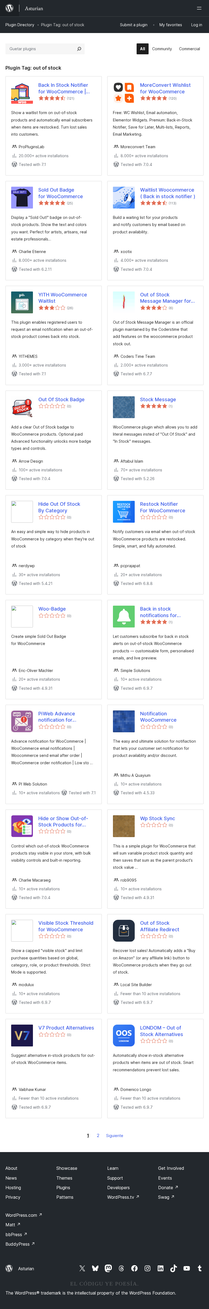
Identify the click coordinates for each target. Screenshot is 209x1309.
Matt (13, 1224)
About (11, 1168)
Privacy (12, 1197)
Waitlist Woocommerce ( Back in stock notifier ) (167, 193)
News (11, 1178)
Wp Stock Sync (157, 818)
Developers (118, 1187)
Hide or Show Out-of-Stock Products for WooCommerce (63, 822)
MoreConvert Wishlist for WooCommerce (165, 88)
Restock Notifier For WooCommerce (162, 507)
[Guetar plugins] (79, 48)
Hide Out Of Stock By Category (59, 507)
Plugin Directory (19, 24)
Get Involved (171, 1168)
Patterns (64, 1197)
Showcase (66, 1168)
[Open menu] (200, 8)
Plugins (63, 1187)
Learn (112, 1168)
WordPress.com (23, 1215)
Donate (168, 1187)
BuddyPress (20, 1244)
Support (115, 1178)
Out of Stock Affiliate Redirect (159, 926)
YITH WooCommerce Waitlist (62, 298)
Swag (166, 1197)
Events (165, 1178)
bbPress (16, 1234)
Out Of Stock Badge (61, 399)
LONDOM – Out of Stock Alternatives (161, 1031)
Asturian (26, 1268)
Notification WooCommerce (158, 717)
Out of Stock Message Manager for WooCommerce (165, 298)
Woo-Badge (52, 609)
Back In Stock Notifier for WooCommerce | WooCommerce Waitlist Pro (65, 88)
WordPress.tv (123, 1197)
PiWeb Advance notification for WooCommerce (56, 717)
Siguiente (114, 1135)
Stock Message (158, 399)
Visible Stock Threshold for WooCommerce (65, 926)
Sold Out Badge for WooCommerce (60, 193)
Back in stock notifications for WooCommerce (158, 612)
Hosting (13, 1187)
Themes (64, 1178)
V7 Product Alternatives (66, 1028)
